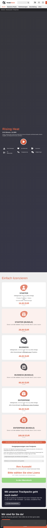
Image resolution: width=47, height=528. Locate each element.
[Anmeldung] (39, 2)
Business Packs (12, 6)
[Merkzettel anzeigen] (42, 2)
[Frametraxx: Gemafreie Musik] (8, 2)
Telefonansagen (23, 6)
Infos (39, 6)
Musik (3, 6)
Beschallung (33, 6)
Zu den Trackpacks (12, 503)
